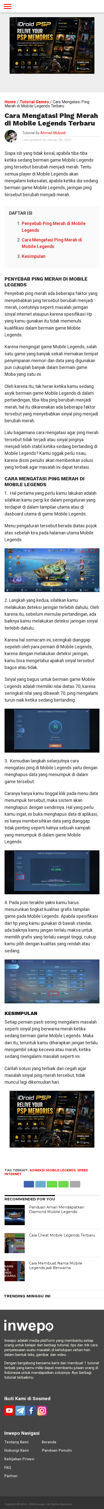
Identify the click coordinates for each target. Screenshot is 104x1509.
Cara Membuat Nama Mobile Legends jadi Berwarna (55, 1265)
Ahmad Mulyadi (53, 133)
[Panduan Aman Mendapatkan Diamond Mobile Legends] (15, 1215)
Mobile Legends (61, 1170)
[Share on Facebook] (29, 1182)
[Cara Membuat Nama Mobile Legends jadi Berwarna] (15, 1271)
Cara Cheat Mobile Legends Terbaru (62, 1235)
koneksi (37, 1170)
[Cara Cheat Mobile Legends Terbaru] (15, 1243)
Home (10, 102)
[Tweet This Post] (40, 1182)
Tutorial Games (34, 102)
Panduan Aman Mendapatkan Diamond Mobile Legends (56, 1209)
